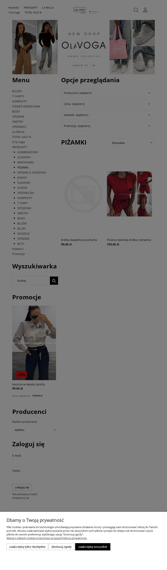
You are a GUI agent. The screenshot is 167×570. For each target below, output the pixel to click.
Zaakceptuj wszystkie (92, 546)
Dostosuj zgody (62, 546)
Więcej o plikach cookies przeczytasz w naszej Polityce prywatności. (47, 538)
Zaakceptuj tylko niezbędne (27, 546)
